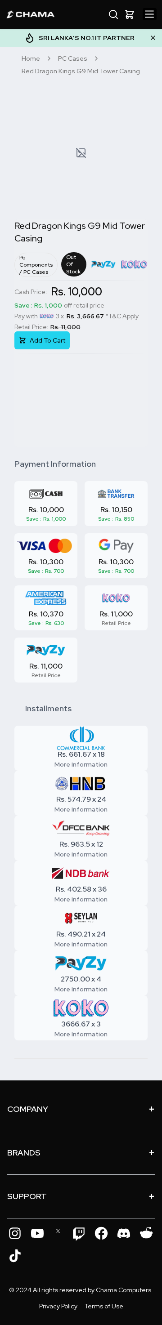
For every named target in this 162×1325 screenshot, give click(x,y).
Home (31, 58)
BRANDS (81, 1153)
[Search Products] (113, 14)
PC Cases (72, 58)
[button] (129, 14)
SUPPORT (81, 1196)
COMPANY (81, 1109)
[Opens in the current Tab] (14, 1233)
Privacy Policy (58, 1306)
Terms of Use (104, 1306)
